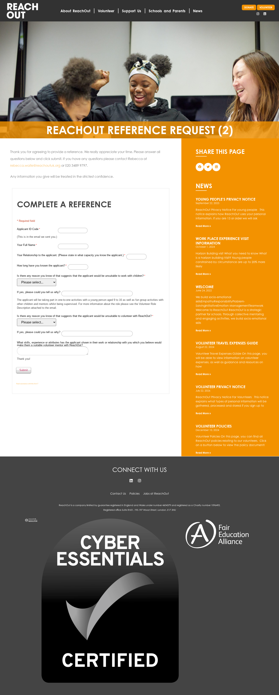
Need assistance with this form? (27, 384)
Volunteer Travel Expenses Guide (227, 343)
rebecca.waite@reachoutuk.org (35, 165)
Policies (134, 493)
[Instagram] (258, 14)
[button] (200, 167)
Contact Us (118, 493)
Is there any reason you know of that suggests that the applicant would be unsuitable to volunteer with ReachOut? (84, 316)
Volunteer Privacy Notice (220, 386)
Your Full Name (26, 245)
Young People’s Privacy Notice (225, 199)
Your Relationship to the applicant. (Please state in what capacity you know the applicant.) (70, 255)
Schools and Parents (167, 11)
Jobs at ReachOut (156, 493)
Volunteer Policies (214, 426)
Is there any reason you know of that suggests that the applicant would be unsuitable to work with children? (80, 275)
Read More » (203, 226)
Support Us (131, 11)
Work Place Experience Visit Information (222, 240)
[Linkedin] (265, 14)
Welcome (204, 286)
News (197, 11)
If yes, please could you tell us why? (38, 292)
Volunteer (106, 11)
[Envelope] (272, 14)
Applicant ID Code (27, 229)
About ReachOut (75, 11)
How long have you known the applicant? (41, 265)
